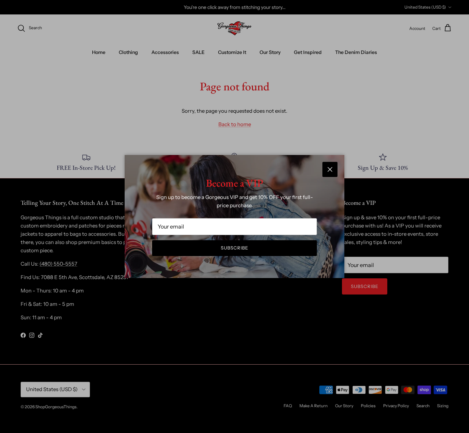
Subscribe (234, 248)
